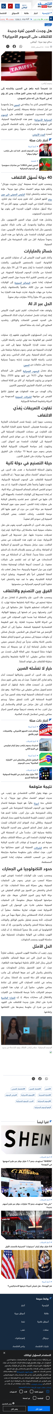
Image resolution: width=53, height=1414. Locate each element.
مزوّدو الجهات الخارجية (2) (25, 1371)
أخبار (23, 1305)
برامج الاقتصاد (19, 1346)
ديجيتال (46, 1338)
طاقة (46, 1313)
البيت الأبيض (38, 134)
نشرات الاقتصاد (42, 1346)
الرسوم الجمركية (31, 371)
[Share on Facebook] (14, 46)
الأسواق (15, 13)
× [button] (4, 1353)
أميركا (36, 803)
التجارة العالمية (8, 997)
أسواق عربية (20, 1313)
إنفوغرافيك (20, 1338)
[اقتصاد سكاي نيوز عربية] (42, 5)
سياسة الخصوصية (25, 1386)
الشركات (38, 847)
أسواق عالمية (43, 1321)
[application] (26, 1030)
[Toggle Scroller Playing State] (51, 18)
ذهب (23, 1329)
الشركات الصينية (23, 396)
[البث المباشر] (10, 6)
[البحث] (17, 6)
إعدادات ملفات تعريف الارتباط (41, 1387)
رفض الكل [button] (14, 1408)
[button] (24, 6)
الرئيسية (46, 13)
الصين (17, 104)
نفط (23, 1321)
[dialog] (26, 1382)
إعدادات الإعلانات (36, 1383)
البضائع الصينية (22, 282)
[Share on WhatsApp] (21, 46)
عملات (46, 1329)
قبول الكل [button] (39, 1408)
